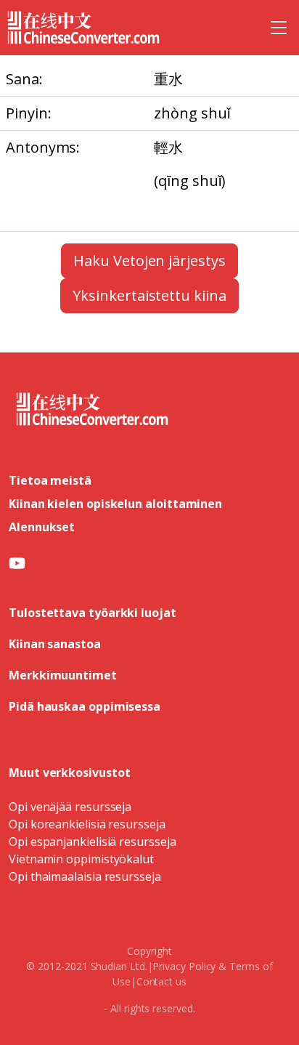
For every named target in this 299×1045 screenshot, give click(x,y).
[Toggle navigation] (278, 27)
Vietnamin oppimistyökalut (81, 859)
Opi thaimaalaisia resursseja (85, 876)
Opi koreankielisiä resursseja (87, 824)
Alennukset (42, 527)
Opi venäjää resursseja (70, 807)
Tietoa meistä (50, 480)
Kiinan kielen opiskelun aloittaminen (115, 504)
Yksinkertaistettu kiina (149, 295)
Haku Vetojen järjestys (149, 260)
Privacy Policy (184, 966)
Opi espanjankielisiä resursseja (92, 842)
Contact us (161, 981)
